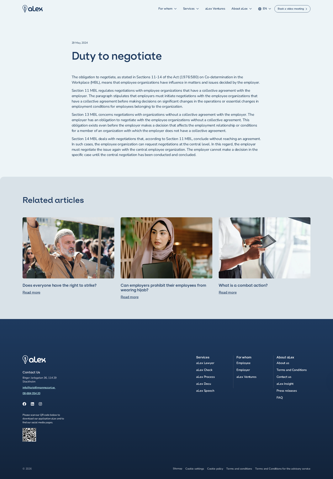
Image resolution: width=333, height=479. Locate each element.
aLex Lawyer (205, 363)
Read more (31, 292)
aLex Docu (203, 384)
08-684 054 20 (31, 393)
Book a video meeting (291, 9)
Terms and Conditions (292, 370)
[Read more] (68, 258)
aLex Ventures (215, 9)
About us (283, 363)
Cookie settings (194, 469)
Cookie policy (215, 469)
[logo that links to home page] (68, 359)
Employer (243, 370)
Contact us (284, 377)
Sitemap (177, 468)
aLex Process (205, 377)
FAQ (280, 398)
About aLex (239, 9)
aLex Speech (205, 391)
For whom (165, 9)
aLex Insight (285, 384)
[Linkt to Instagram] (40, 404)
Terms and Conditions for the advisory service (282, 469)
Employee (243, 363)
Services (189, 9)
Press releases (287, 391)
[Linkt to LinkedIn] (32, 404)
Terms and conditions (239, 469)
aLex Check (204, 370)
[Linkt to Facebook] (24, 404)
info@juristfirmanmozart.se (39, 387)
